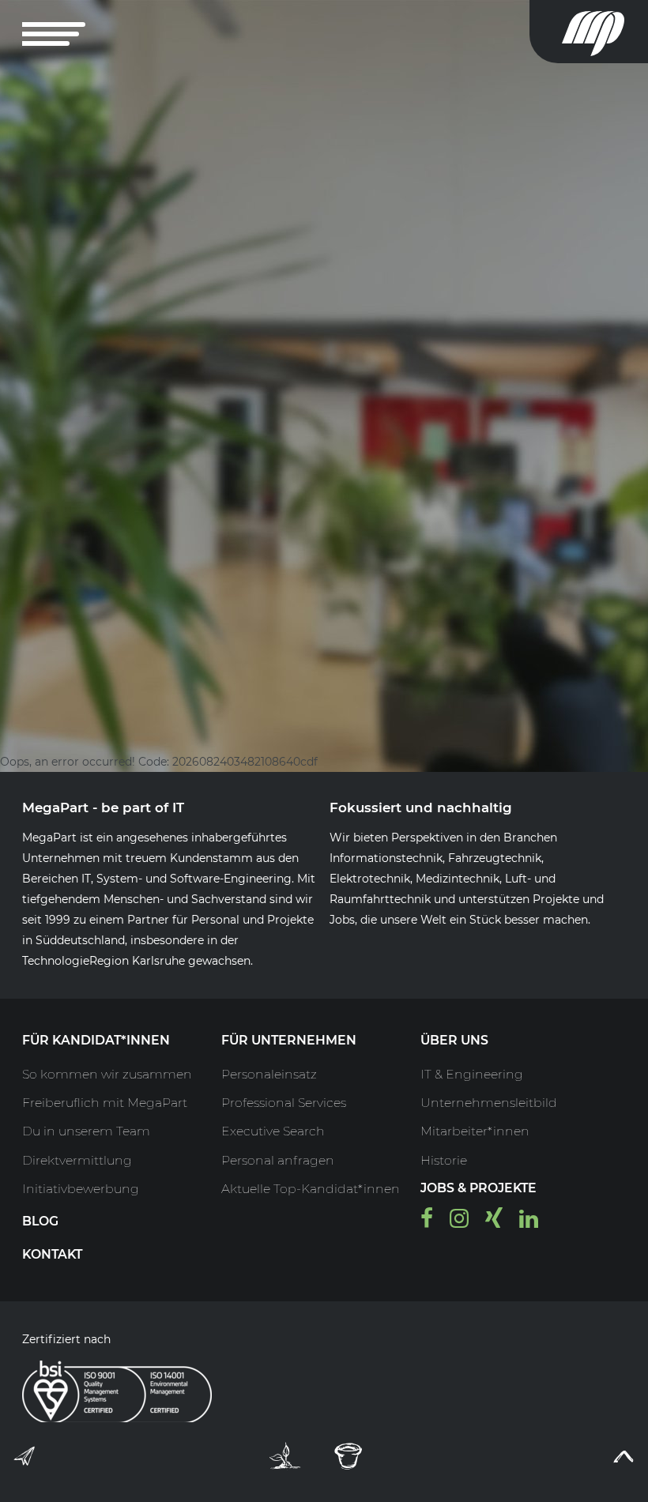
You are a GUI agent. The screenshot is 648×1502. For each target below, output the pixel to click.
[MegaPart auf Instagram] (459, 1222)
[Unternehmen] (348, 1456)
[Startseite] (605, 31)
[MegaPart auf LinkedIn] (528, 1222)
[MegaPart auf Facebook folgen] (426, 1222)
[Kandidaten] (285, 1456)
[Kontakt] (25, 1459)
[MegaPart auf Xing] (494, 1222)
